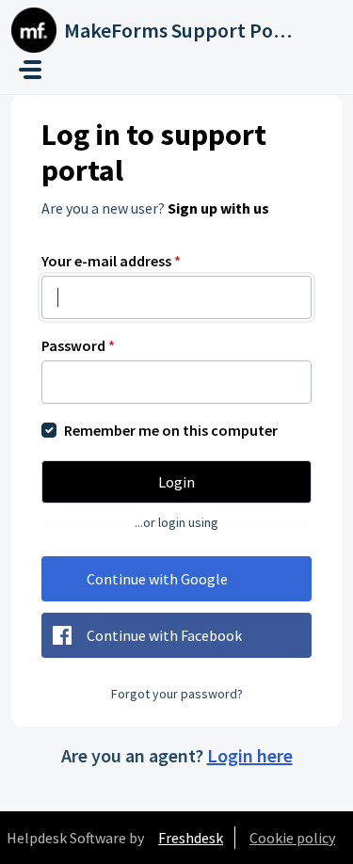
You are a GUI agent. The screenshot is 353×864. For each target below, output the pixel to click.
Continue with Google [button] (157, 578)
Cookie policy (292, 837)
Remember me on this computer (171, 430)
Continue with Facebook (164, 635)
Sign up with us (218, 208)
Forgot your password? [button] (177, 693)
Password (78, 345)
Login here (250, 755)
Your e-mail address (111, 260)
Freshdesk (190, 837)
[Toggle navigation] (30, 70)
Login (176, 481)
